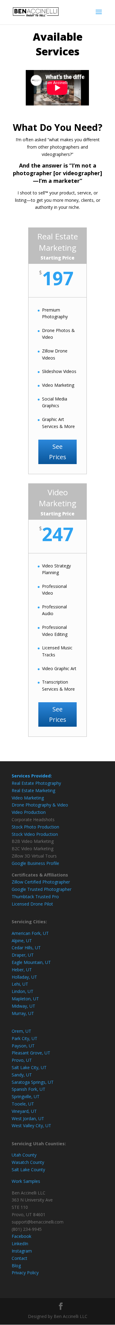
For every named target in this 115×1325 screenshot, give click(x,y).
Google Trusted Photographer (41, 889)
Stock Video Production (35, 834)
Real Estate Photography (36, 783)
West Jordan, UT (28, 1118)
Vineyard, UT (24, 1111)
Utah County (24, 1155)
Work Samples (26, 1181)
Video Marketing (28, 798)
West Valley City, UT (31, 1125)
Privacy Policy (25, 1272)
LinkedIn (20, 1243)
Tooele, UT (23, 1104)
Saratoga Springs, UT (33, 1082)
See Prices (57, 451)
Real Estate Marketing (33, 790)
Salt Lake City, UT (29, 1067)
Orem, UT (21, 1031)
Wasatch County (28, 1162)
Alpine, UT (22, 940)
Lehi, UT (20, 984)
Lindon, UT (22, 991)
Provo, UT (22, 1060)
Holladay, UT (24, 977)
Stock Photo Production (35, 827)
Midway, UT (23, 1006)
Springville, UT (26, 1096)
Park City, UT (24, 1038)
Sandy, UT (22, 1075)
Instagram (22, 1251)
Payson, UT (23, 1046)
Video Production (29, 812)
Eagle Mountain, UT (31, 962)
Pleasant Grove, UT (31, 1053)
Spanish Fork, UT (28, 1089)
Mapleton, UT (25, 999)
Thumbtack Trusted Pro (35, 896)
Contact (19, 1258)
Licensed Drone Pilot (32, 904)
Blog (16, 1265)
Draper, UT (23, 955)
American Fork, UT (30, 933)
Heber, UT (22, 970)
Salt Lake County (28, 1169)
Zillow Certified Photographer (41, 882)
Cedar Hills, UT (26, 947)
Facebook (21, 1236)
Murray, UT (23, 1013)
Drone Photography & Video (40, 805)
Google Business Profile (35, 863)
